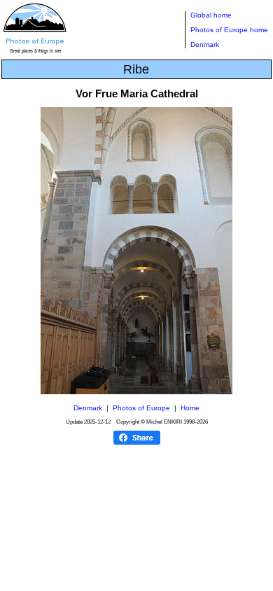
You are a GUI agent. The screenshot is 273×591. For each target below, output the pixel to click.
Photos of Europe (141, 408)
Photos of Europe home (229, 30)
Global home (211, 15)
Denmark (204, 44)
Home (190, 408)
